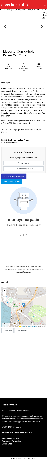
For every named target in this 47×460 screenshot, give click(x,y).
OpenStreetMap (32, 326)
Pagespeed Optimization (18, 458)
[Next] (41, 26)
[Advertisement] (23, 362)
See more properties (12, 181)
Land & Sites (7, 444)
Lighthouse (31, 458)
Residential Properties (11, 438)
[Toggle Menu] (45, 5)
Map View (8, 330)
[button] (23, 305)
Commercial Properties (11, 441)
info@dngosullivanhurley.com (24, 157)
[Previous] (5, 26)
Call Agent (24, 163)
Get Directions (22, 330)
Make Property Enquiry (24, 168)
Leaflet (23, 326)
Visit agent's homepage (14, 176)
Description (6, 82)
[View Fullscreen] (4, 299)
